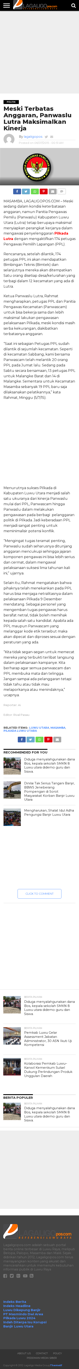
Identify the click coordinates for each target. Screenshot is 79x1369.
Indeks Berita (14, 1302)
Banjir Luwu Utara (18, 1326)
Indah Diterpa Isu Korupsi (25, 1322)
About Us (24, 1353)
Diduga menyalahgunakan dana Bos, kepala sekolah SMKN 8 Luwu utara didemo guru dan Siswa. (49, 765)
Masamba (57, 727)
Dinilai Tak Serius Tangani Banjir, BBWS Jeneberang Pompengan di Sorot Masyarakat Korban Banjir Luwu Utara (49, 791)
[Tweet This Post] (26, 190)
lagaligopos (33, 137)
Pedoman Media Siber (42, 1357)
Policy (57, 1353)
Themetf (56, 1365)
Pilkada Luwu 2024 (19, 1318)
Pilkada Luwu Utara (20, 730)
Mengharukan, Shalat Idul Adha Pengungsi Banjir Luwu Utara (49, 813)
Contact (42, 1353)
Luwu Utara (39, 727)
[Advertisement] (39, 52)
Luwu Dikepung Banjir (22, 1310)
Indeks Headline (17, 1306)
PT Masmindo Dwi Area (23, 1314)
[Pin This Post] (44, 190)
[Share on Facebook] (17, 190)
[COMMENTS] (61, 190)
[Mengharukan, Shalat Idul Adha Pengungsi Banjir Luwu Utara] (12, 817)
